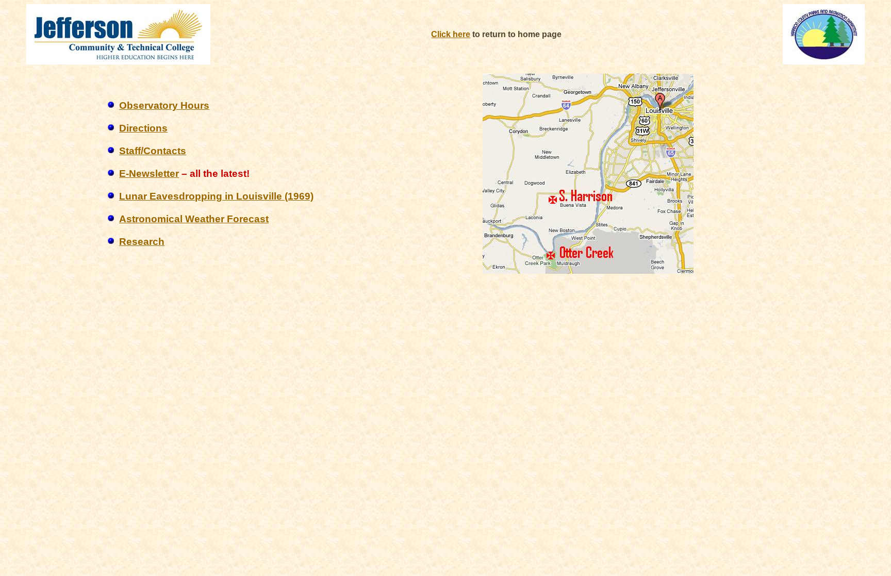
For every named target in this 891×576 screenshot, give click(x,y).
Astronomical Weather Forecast (194, 218)
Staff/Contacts (152, 150)
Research (141, 241)
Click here (450, 34)
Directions (143, 128)
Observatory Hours (164, 105)
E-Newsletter (149, 173)
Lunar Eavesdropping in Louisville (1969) (216, 196)
